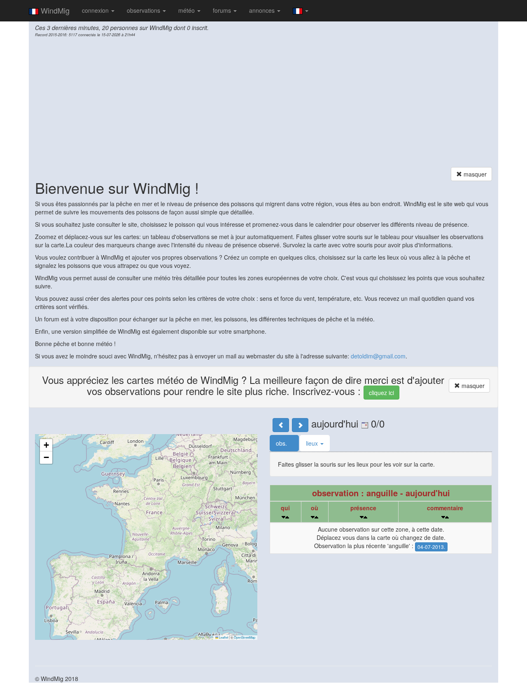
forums (223, 10)
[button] (46, 445)
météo (187, 10)
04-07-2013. (431, 546)
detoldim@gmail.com (378, 356)
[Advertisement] (263, 103)
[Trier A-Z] (287, 517)
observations (144, 10)
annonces (262, 10)
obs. (282, 443)
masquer (474, 174)
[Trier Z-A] (283, 517)
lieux (312, 443)
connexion (96, 10)
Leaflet (223, 637)
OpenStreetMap (244, 637)
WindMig (54, 10)
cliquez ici (381, 392)
